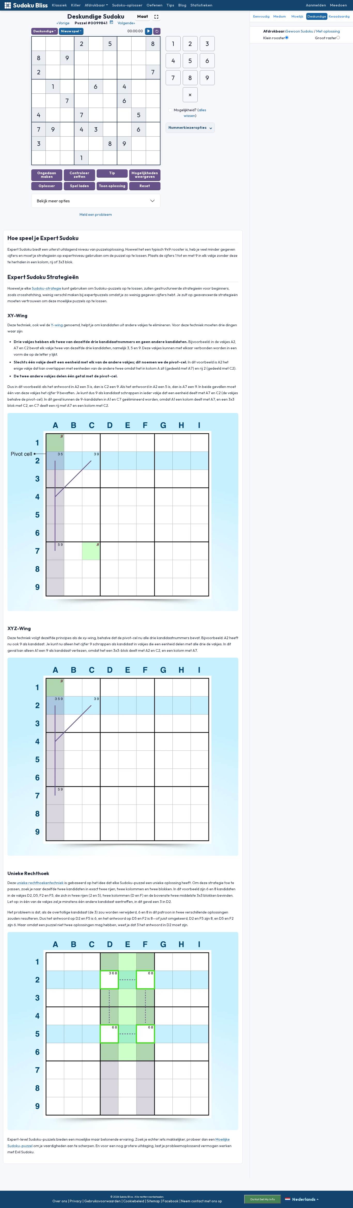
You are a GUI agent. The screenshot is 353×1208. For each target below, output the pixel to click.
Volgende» (126, 23)
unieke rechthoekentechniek (40, 882)
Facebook (171, 1201)
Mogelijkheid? (185, 110)
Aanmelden (316, 5)
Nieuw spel (70, 31)
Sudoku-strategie (46, 288)
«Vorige (63, 23)
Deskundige (43, 31)
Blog (182, 5)
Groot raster (325, 38)
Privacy (76, 1201)
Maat (142, 16)
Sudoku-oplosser (127, 5)
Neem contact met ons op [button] (201, 1201)
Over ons (59, 1201)
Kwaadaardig (339, 16)
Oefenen (154, 5)
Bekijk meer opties (53, 200)
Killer (76, 5)
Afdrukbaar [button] (95, 5)
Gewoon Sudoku (299, 31)
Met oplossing (328, 31)
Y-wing (57, 325)
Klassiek (59, 5)
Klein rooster (274, 38)
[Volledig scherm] (156, 16)
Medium (279, 16)
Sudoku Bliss (30, 5)
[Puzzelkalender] (111, 22)
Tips (170, 5)
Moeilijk (297, 16)
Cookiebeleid (133, 1201)
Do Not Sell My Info (262, 1199)
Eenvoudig (261, 16)
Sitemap (153, 1201)
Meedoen (338, 5)
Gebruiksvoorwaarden (102, 1201)
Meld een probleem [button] (96, 214)
